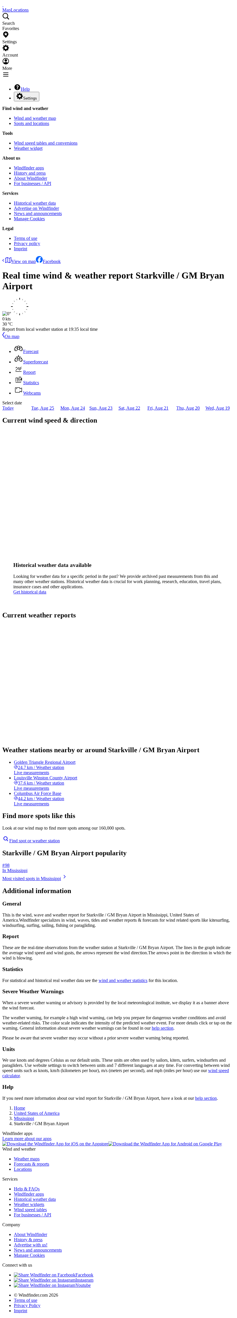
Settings (30, 98)
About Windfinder (30, 178)
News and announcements (38, 213)
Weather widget (28, 148)
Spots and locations (31, 123)
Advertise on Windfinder (36, 208)
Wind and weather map (35, 118)
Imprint (20, 248)
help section (162, 1028)
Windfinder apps (29, 167)
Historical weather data (35, 203)
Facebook (52, 261)
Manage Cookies (29, 218)
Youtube (83, 1285)
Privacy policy (27, 243)
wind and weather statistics (123, 980)
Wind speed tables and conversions (45, 143)
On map (12, 336)
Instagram (84, 1280)
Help (25, 89)
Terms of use (25, 238)
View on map (23, 261)
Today (8, 408)
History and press (30, 173)
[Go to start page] (2, 4)
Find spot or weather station (34, 840)
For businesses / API (32, 183)
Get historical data (29, 591)
